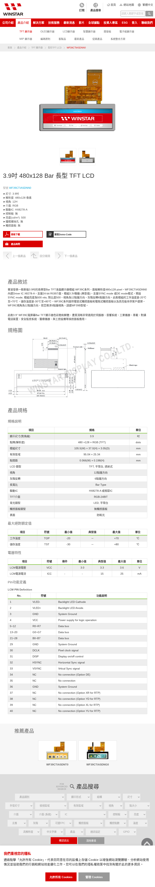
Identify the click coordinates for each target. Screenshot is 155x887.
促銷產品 (97, 38)
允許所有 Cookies (61, 877)
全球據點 (94, 22)
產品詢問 (15, 244)
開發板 (107, 31)
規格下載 (15, 234)
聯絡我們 (147, 22)
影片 (81, 22)
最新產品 (79, 38)
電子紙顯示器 (126, 31)
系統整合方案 (118, 38)
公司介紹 (8, 22)
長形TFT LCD (55, 47)
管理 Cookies (94, 877)
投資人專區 (111, 22)
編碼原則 (45, 38)
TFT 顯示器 (25, 31)
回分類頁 (45, 255)
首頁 (113, 4)
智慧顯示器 (89, 31)
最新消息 (69, 22)
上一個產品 (19, 255)
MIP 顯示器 (25, 38)
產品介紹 (23, 22)
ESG (125, 22)
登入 (134, 22)
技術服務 (54, 22)
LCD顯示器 (69, 31)
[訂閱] (81, 7)
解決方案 (38, 22)
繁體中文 (148, 4)
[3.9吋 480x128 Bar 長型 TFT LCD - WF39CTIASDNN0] (68, 156)
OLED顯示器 (47, 31)
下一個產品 (71, 255)
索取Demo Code (63, 234)
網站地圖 (128, 4)
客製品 (62, 38)
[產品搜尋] (95, 7)
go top (147, 844)
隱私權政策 (95, 864)
